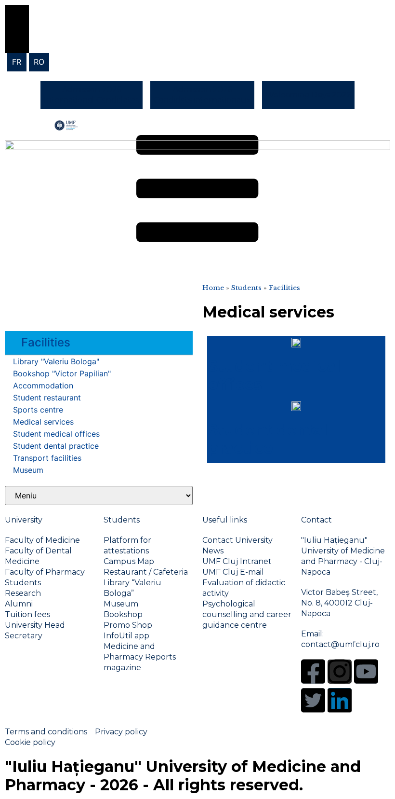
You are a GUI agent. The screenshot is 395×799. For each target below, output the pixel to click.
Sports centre (38, 409)
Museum (28, 470)
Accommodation (43, 385)
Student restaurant (47, 397)
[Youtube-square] (366, 672)
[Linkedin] (340, 700)
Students (246, 288)
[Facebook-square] (313, 672)
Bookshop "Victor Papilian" (62, 373)
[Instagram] (340, 672)
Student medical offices (56, 434)
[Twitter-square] (313, 700)
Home (213, 288)
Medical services (43, 422)
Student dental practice (56, 446)
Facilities (284, 288)
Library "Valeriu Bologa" (56, 361)
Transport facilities (47, 458)
